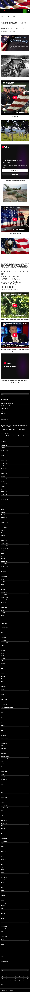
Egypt (2, 730)
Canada (2, 684)
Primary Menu (28, 11)
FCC (2, 745)
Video (6, 26)
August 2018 (4, 483)
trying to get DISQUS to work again (17, 429)
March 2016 (3, 538)
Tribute (3, 26)
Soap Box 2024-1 (4, 411)
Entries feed (3, 956)
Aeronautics (3, 637)
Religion (2, 874)
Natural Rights (9, 24)
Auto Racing (3, 663)
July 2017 (3, 504)
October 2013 (4, 602)
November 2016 (4, 522)
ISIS (2, 789)
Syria (2, 267)
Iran (2, 782)
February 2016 (4, 540)
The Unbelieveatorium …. (6, 405)
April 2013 (3, 617)
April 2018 (3, 489)
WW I (9, 26)
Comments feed (4, 958)
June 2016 (3, 530)
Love (17, 23)
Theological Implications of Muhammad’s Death (16, 435)
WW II (12, 26)
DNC (2, 717)
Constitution (20, 263)
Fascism (2, 740)
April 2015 (3, 556)
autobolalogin (4, 429)
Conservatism (12, 263)
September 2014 (4, 574)
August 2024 (4, 445)
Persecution (4, 266)
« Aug (2, 984)
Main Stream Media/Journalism (7, 818)
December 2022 (4, 455)
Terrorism (6, 267)
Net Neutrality (4, 841)
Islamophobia (4, 797)
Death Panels (4, 704)
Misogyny (3, 828)
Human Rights (4, 771)
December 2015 (4, 543)
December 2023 (4, 450)
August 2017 (4, 501)
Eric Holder (3, 735)
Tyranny (11, 267)
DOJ (2, 722)
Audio (2, 660)
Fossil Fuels (3, 753)
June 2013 (3, 612)
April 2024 (3, 447)
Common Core (4, 691)
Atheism (3, 658)
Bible (2, 671)
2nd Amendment (13, 22)
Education (3, 727)
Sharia (2, 892)
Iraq (2, 784)
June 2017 (3, 507)
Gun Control (3, 763)
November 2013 (4, 599)
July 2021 (3, 465)
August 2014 (4, 576)
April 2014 (3, 587)
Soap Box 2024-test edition (7, 403)
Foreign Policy (4, 264)
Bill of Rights (3, 676)
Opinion (25, 265)
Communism (3, 694)
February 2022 (4, 460)
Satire (2, 887)
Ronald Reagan (24, 266)
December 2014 (4, 566)
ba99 (2, 423)
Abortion (3, 635)
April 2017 (3, 512)
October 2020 (4, 468)
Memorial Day (22, 23)
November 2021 (4, 463)
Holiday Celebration (6, 23)
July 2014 (3, 579)
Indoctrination (4, 779)
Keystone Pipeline (5, 805)
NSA (2, 843)
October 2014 (4, 571)
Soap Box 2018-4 (8, 423)
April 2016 (3, 535)
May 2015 (3, 553)
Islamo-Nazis (3, 794)
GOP (2, 761)
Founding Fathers (5, 756)
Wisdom (26, 267)
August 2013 (4, 607)
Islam (2, 792)
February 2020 (4, 473)
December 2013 (4, 597)
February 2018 (4, 491)
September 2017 (4, 499)
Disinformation (4, 714)
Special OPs (17, 24)
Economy (3, 725)
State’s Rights (23, 24)
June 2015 (3, 550)
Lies (2, 812)
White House (21, 267)
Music (2, 833)
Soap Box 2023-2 (4, 413)
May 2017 (3, 509)
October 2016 (4, 525)
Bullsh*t (2, 681)
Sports (2, 900)
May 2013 (3, 615)
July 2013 (3, 610)
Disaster (3, 712)
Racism (2, 872)
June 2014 (3, 581)
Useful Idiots (4, 926)
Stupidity (3, 905)
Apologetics (3, 653)
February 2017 (4, 517)
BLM (2, 678)
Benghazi (3, 666)
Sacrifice (3, 885)
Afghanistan (3, 645)
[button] (15, 43)
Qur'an (2, 869)
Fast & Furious (4, 743)
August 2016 (4, 527)
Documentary (4, 720)
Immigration (3, 776)
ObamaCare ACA (5, 851)
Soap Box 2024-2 (4, 408)
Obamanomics (4, 854)
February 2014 (4, 592)
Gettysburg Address (5, 758)
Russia (2, 882)
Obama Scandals (18, 265)
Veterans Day (4, 928)
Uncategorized (4, 923)
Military (3, 24)
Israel (2, 800)
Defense (19, 22)
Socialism (3, 895)
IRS (1, 787)
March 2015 (3, 558)
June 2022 (3, 458)
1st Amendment (5, 22)
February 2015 (4, 561)
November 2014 (4, 568)
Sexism (2, 890)
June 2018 (3, 486)
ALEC (2, 647)
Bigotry (2, 673)
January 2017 (4, 520)
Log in (2, 953)
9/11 (2, 632)
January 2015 (4, 563)
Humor (2, 774)
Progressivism (16, 266)
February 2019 (4, 478)
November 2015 (4, 545)
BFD (2, 668)
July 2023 (3, 453)
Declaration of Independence (7, 707)
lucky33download (5, 432)
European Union (4, 738)
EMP (2, 733)
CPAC (2, 702)
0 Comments (12, 31)
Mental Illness (4, 823)
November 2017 (4, 494)
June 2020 (3, 471)
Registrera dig (4, 425)
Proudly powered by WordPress (7, 990)
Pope (2, 864)
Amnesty (3, 650)
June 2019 (3, 476)
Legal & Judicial (17, 264)
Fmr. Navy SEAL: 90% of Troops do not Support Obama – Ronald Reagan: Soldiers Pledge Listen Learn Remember (14, 279)
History (24, 22)
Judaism (2, 802)
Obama (2, 846)
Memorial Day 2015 (12, 28)
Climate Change (4, 689)
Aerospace (3, 640)
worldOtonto (5, 11)
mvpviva (2, 435)
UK (1, 921)
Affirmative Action (5, 642)
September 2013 (4, 605)
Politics (10, 266)
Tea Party (3, 910)
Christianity (3, 686)
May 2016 (3, 532)
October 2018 (4, 481)
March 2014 (3, 589)
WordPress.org (4, 961)
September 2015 (4, 548)
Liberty (13, 23)
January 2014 (4, 594)
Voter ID (3, 934)
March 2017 (3, 514)
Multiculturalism (4, 830)
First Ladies (3, 748)
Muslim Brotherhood (5, 836)
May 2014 (3, 584)
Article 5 (3, 655)
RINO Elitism (4, 877)
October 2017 (4, 496)
